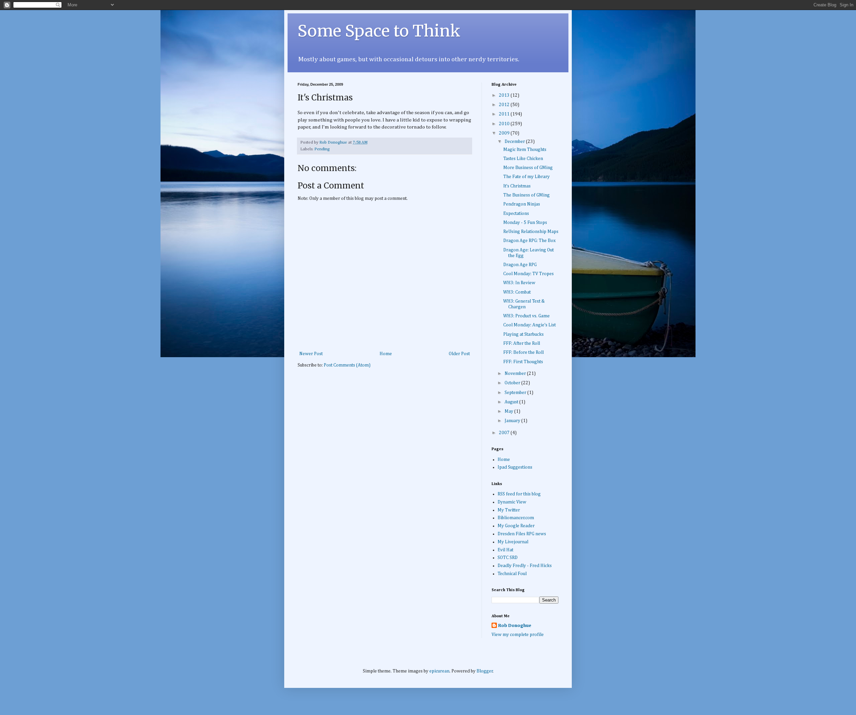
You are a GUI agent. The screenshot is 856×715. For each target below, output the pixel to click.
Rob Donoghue (514, 625)
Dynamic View (512, 502)
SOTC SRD (508, 557)
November (516, 373)
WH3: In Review (519, 283)
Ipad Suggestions (515, 467)
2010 (505, 124)
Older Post (459, 353)
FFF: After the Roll (521, 343)
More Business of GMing (528, 167)
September (516, 392)
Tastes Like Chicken (523, 158)
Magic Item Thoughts (524, 149)
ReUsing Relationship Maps (530, 231)
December (515, 141)
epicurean (439, 671)
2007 (505, 432)
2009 (505, 133)
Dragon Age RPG (520, 264)
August (512, 402)
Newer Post (311, 353)
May (509, 411)
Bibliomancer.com (516, 517)
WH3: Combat (517, 292)
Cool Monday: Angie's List (529, 325)
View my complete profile (518, 634)
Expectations (516, 213)
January (513, 420)
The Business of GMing (526, 195)
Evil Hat (505, 550)
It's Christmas (517, 186)
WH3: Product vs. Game (526, 316)
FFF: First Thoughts (523, 362)
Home (386, 353)
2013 (505, 95)
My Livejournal (513, 542)
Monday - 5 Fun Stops (525, 222)
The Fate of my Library (526, 176)
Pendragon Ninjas (521, 204)
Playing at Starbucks (523, 334)
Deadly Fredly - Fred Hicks (525, 565)
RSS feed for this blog (519, 494)
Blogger (484, 671)
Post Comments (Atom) (347, 365)
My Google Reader (516, 526)
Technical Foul (512, 573)
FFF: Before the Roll (523, 352)
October (513, 383)
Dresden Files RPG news (522, 534)
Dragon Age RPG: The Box (529, 240)
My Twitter (509, 510)
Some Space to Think (379, 31)
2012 (505, 104)
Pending (322, 149)
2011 (505, 114)
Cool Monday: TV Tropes (528, 273)
